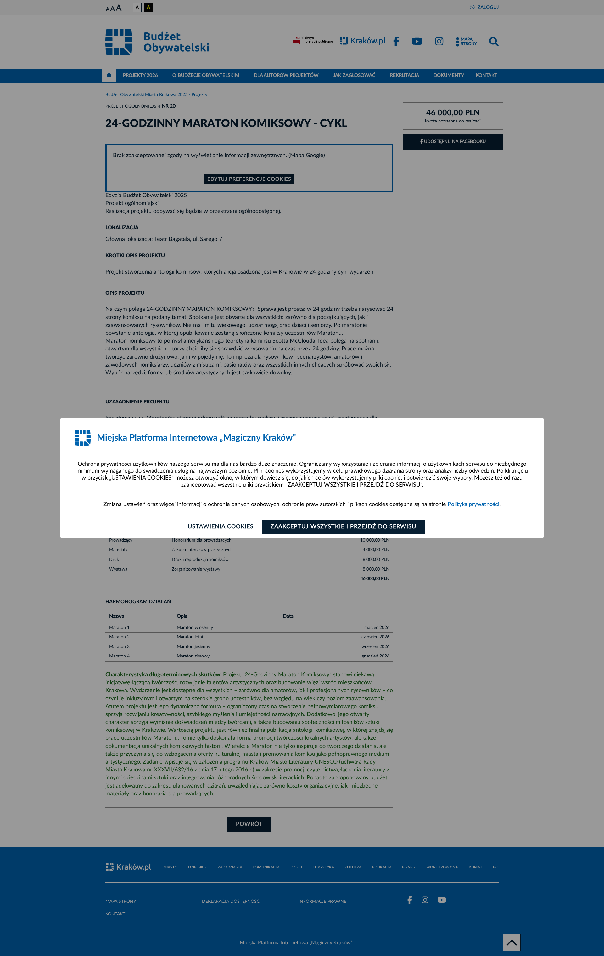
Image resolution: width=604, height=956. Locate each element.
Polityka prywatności (473, 504)
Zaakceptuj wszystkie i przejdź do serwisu (343, 527)
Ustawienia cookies (221, 527)
